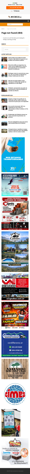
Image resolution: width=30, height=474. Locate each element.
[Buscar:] (15, 24)
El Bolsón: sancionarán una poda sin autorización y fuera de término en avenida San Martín (17, 89)
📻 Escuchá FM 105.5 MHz (15, 7)
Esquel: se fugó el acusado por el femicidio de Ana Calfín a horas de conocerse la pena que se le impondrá (18, 100)
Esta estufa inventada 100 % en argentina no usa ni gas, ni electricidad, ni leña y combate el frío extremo (18, 108)
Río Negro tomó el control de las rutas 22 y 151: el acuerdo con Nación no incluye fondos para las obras (18, 75)
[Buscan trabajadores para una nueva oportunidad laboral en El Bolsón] (4, 123)
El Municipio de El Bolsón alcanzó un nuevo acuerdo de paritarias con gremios (17, 116)
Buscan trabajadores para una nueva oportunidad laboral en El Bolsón (18, 122)
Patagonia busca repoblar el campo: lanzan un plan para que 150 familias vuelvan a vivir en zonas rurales (18, 130)
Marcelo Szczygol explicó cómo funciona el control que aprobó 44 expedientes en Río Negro (17, 82)
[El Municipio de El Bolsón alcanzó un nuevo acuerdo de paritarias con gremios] (4, 116)
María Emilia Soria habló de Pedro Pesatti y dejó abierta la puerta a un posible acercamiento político (17, 59)
